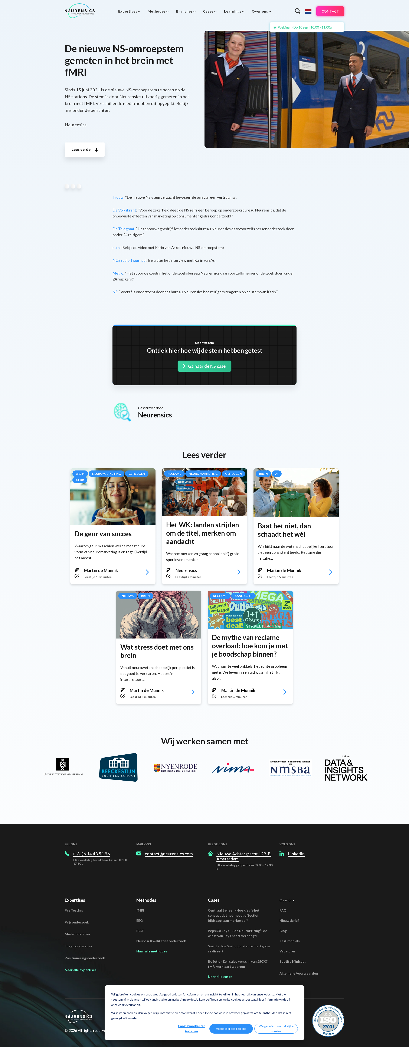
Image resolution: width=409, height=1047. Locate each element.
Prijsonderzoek (77, 922)
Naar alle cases (220, 977)
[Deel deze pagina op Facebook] (73, 186)
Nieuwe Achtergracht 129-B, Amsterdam (243, 856)
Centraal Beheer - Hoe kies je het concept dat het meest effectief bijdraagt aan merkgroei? (233, 915)
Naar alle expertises (80, 970)
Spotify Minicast (292, 961)
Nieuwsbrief (289, 920)
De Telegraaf (123, 228)
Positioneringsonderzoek (85, 958)
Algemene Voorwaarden (298, 973)
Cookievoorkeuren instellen (191, 1028)
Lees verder (82, 149)
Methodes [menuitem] (157, 11)
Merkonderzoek (78, 934)
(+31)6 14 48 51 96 (91, 853)
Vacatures (287, 951)
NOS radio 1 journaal (129, 260)
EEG (139, 920)
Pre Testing (74, 910)
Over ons (286, 900)
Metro (117, 273)
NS (114, 291)
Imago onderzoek (78, 946)
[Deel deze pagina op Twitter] (67, 186)
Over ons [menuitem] (260, 11)
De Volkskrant (124, 210)
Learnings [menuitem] (233, 11)
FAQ (283, 910)
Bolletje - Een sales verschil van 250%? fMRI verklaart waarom (238, 963)
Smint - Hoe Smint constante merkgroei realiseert (239, 948)
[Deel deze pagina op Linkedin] (79, 186)
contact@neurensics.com (169, 853)
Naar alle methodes (151, 951)
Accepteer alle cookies (231, 1028)
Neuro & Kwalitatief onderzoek (161, 941)
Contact (330, 11)
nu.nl (116, 247)
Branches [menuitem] (184, 11)
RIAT (140, 931)
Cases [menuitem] (208, 11)
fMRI (140, 910)
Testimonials (289, 941)
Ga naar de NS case (206, 366)
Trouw (118, 197)
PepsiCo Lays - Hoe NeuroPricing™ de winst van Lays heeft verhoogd (237, 933)
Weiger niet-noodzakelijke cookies (276, 1028)
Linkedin (296, 853)
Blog (283, 931)
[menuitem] (129, 11)
